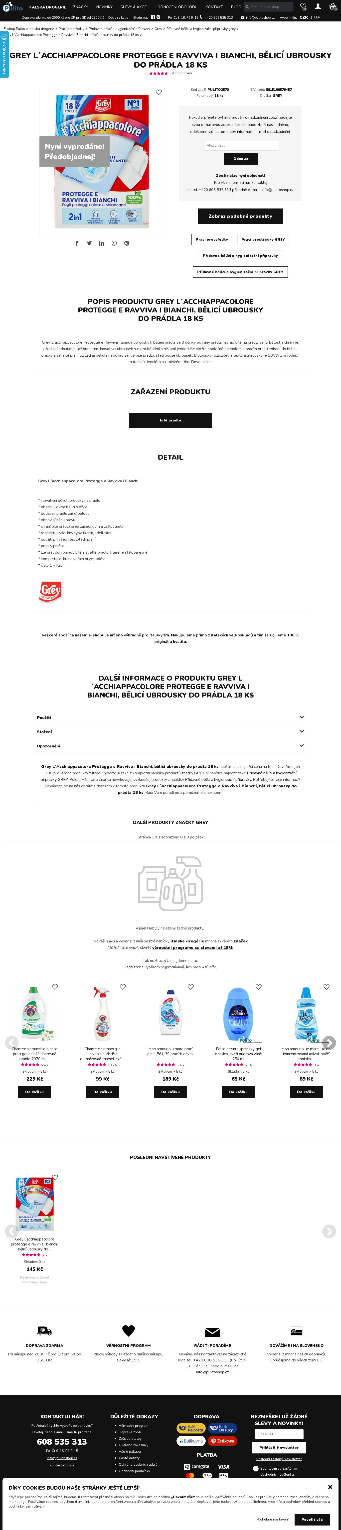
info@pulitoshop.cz (260, 17)
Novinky (104, 6)
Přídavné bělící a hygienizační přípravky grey (201, 28)
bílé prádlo (170, 420)
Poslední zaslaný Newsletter (279, 1459)
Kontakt (214, 6)
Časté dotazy (129, 1458)
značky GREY (193, 773)
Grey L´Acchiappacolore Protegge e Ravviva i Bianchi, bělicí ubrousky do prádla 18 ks (71, 34)
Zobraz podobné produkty (240, 216)
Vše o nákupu (130, 1451)
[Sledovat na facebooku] (153, 17)
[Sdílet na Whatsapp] (114, 245)
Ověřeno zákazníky (133, 1445)
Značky (80, 6)
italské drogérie (187, 941)
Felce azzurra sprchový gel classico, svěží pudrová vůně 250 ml (238, 1053)
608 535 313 (62, 1442)
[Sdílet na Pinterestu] (127, 245)
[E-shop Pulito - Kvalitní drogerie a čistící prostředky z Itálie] (12, 10)
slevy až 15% (128, 1360)
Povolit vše (312, 1519)
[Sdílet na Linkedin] (102, 245)
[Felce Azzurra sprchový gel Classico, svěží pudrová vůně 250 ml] (238, 1042)
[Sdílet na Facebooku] (77, 245)
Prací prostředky (71, 28)
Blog (236, 6)
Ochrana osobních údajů (138, 1464)
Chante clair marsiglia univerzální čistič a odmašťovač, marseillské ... (102, 1053)
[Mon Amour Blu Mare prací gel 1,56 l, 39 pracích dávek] (170, 1042)
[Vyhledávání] (247, 6)
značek (241, 941)
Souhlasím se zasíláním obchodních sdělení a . (283, 1474)
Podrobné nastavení (273, 1519)
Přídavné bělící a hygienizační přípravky (119, 28)
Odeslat (241, 158)
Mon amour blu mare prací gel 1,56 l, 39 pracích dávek (170, 1051)
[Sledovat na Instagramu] (158, 17)
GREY (277, 95)
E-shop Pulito (14, 28)
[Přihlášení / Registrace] (318, 6)
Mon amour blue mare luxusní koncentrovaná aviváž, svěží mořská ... (306, 1053)
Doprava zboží (130, 1432)
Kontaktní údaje (62, 1465)
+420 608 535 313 (219, 17)
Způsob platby (130, 1438)
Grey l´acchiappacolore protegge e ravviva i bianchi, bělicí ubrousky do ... (34, 1244)
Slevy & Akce (134, 6)
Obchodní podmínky (134, 1471)
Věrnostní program (133, 1425)
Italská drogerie (47, 7)
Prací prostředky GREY (263, 239)
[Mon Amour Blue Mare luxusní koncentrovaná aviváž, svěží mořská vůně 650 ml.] (306, 1042)
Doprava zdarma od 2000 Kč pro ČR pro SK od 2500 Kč (63, 17)
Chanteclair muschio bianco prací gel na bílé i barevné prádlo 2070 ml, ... (34, 1053)
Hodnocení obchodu (176, 6)
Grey (158, 28)
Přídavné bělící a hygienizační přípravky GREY (240, 272)
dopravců (317, 1354)
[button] (330, 1487)
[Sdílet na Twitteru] (89, 245)
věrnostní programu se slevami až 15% (192, 947)
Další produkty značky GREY (170, 822)
